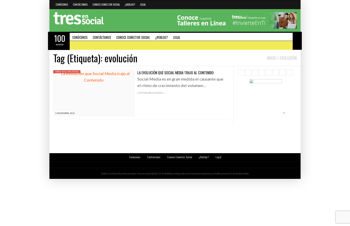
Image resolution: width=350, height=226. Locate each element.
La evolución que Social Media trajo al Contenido (175, 72)
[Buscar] (297, 36)
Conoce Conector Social (106, 4)
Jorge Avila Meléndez (67, 71)
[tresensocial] (78, 18)
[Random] (297, 45)
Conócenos (62, 4)
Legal (143, 4)
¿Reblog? (130, 4)
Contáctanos (80, 4)
